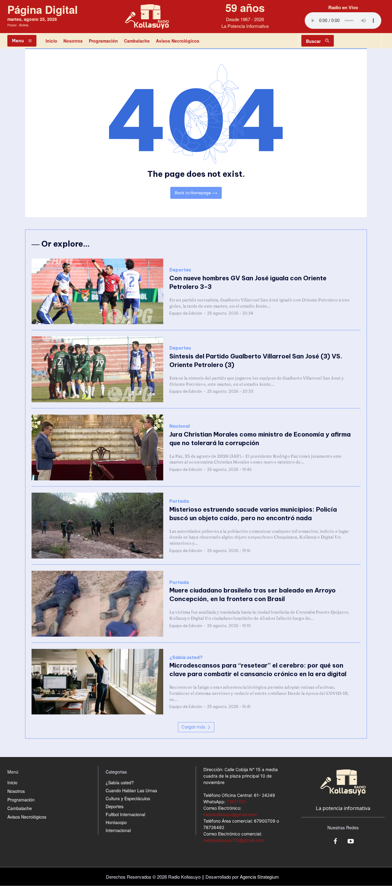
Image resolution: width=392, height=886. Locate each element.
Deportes (180, 270)
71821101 (236, 801)
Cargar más (193, 727)
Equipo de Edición (185, 313)
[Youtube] (351, 841)
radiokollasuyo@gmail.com (230, 814)
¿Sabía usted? (186, 657)
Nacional (179, 426)
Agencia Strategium (259, 876)
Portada (179, 501)
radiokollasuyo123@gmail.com (233, 840)
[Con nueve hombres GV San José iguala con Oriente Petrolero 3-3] (97, 291)
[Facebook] (335, 841)
